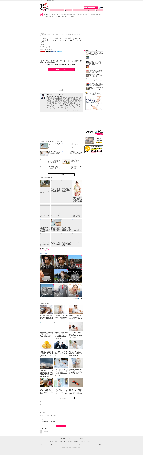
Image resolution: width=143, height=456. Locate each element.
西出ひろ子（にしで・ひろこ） (55, 94)
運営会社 (71, 441)
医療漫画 (66, 16)
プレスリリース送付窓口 (58, 441)
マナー (46, 49)
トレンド (84, 10)
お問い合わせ (52, 441)
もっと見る (61, 174)
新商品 (61, 12)
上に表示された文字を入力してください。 (48, 421)
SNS (44, 14)
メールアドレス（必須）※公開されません (48, 415)
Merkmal (59, 444)
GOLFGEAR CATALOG (94, 444)
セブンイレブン (67, 14)
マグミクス (42, 444)
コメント (41, 404)
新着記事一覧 (76, 441)
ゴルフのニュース (87, 444)
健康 (50, 12)
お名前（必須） (43, 412)
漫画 (54, 12)
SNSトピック (69, 10)
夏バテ (84, 14)
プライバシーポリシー (90, 441)
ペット (89, 14)
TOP (54, 10)
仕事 (52, 12)
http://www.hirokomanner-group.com (53, 109)
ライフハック (61, 14)
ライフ (61, 10)
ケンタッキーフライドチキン (96, 14)
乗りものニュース (53, 444)
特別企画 (100, 10)
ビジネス (50, 49)
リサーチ (76, 10)
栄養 (86, 14)
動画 (56, 12)
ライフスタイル (50, 14)
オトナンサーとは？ (82, 441)
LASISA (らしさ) (47, 444)
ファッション (75, 14)
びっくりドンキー (52, 16)
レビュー (64, 12)
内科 (57, 14)
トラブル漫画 (71, 16)
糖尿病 (63, 16)
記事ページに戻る (62, 69)
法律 (47, 12)
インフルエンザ (59, 16)
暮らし (45, 12)
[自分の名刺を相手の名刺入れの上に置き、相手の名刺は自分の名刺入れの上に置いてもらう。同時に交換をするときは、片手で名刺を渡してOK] (61, 64)
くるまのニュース (64, 444)
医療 (71, 14)
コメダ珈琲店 (46, 16)
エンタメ (92, 10)
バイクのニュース (74, 444)
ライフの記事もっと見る (62, 398)
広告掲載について (66, 441)
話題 (58, 12)
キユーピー (80, 14)
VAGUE (69, 444)
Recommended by (75, 298)
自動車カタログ (81, 444)
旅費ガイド (101, 444)
